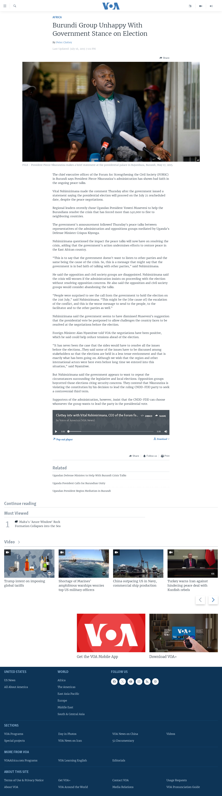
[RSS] (147, 681)
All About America (16, 687)
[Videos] (200, 6)
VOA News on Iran (70, 741)
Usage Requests (176, 780)
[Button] (164, 58)
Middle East (65, 707)
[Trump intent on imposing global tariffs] (29, 563)
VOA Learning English (72, 760)
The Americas (66, 687)
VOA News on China (125, 734)
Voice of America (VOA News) (77, 420)
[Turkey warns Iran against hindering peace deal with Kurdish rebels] (193, 563)
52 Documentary (123, 741)
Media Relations (123, 787)
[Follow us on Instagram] (139, 681)
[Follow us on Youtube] (130, 681)
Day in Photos (67, 734)
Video (9, 542)
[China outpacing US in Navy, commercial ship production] (138, 563)
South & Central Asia (71, 714)
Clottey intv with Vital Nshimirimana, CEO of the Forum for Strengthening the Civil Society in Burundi (126, 415)
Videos (170, 734)
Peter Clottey (64, 42)
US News (9, 680)
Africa (57, 17)
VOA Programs (13, 734)
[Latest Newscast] (211, 6)
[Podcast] (155, 681)
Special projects (14, 741)
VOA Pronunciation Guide (183, 787)
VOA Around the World (73, 787)
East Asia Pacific (68, 693)
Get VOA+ (64, 780)
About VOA (11, 787)
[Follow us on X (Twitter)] (122, 681)
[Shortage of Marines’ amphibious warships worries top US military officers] (84, 563)
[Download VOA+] (183, 633)
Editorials (118, 760)
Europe (62, 700)
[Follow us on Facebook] (114, 681)
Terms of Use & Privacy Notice (24, 780)
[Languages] (190, 6)
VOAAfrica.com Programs (20, 760)
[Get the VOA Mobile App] (111, 633)
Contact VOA (120, 780)
